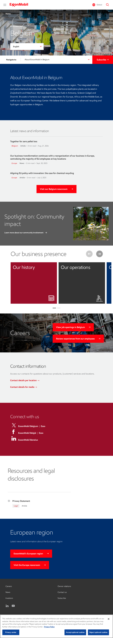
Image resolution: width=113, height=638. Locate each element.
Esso (43, 426)
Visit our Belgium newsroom (53, 189)
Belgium (15, 146)
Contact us (62, 592)
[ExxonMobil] (20, 5)
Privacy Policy (49, 627)
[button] (4, 5)
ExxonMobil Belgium (28, 426)
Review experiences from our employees (75, 338)
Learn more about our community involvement (24, 232)
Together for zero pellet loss (23, 141)
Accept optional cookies (75, 632)
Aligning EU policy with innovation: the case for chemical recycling (42, 173)
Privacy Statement (21, 501)
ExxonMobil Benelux (28, 440)
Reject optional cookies (98, 632)
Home (8, 14)
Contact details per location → (24, 380)
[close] (52, 266)
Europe (14, 163)
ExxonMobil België (27, 433)
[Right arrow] (99, 253)
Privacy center (11, 632)
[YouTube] (13, 605)
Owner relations (64, 586)
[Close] (109, 619)
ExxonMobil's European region (28, 553)
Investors (9, 598)
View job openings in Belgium (70, 327)
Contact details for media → (23, 387)
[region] (56, 626)
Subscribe (101, 59)
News (8, 592)
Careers (9, 586)
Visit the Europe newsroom (27, 565)
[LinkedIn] (7, 605)
